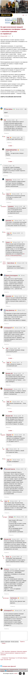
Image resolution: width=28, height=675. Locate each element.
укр (23, 15)
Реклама (14, 24)
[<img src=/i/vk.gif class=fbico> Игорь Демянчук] (1, 310)
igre (7, 449)
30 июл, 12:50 (18, 327)
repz (8, 137)
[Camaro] (3, 242)
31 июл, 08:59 (15, 556)
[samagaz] (4, 517)
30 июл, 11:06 (16, 137)
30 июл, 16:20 (16, 401)
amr (7, 348)
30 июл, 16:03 (19, 469)
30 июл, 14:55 (18, 296)
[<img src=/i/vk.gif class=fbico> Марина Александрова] (1, 275)
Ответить (6, 116)
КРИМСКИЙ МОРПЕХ (11, 150)
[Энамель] (1, 569)
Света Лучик (10, 263)
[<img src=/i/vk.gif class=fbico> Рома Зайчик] (1, 109)
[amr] (3, 348)
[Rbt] (1, 120)
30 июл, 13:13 (16, 179)
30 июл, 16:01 (13, 449)
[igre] (3, 449)
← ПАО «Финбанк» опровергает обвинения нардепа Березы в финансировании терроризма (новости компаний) (13, 653)
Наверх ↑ (4, 643)
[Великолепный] (1, 389)
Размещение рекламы (14, 669)
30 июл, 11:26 (7, 165)
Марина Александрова (11, 275)
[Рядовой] (2, 435)
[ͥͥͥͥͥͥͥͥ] (0, 165)
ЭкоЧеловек (13, 598)
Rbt (5, 120)
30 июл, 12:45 (21, 310)
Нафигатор (9, 179)
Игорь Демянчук (9, 310)
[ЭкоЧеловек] (5, 598)
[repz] (3, 136)
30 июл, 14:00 (13, 348)
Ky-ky (7, 556)
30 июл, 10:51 (19, 109)
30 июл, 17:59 (20, 517)
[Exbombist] (3, 220)
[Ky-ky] (3, 558)
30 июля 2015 (3, 36)
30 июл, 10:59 (10, 120)
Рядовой (9, 434)
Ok (20, 673)
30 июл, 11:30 (20, 263)
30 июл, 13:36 (17, 389)
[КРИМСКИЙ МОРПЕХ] (3, 150)
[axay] (3, 194)
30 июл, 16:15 (16, 242)
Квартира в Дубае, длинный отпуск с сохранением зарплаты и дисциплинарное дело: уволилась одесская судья (7, 10)
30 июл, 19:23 (17, 415)
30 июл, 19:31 (17, 373)
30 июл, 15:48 (18, 434)
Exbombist (8, 220)
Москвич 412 (9, 373)
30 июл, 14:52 (18, 220)
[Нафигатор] (3, 180)
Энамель (6, 569)
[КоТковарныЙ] (1, 328)
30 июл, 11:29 (18, 206)
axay (7, 194)
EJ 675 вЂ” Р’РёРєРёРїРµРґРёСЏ (15, 254)
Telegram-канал (10, 671)
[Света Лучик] (3, 264)
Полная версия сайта (4, 669)
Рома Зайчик (9, 109)
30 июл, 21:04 (13, 569)
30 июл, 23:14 (18, 610)
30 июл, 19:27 (15, 539)
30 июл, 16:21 (16, 459)
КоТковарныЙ (8, 327)
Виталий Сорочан (10, 469)
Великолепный (8, 389)
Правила (22, 641)
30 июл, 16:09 (15, 194)
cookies (16, 673)
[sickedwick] (3, 206)
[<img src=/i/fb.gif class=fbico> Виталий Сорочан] (1, 469)
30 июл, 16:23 (13, 501)
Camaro (8, 242)
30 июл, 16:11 (15, 362)
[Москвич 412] (3, 373)
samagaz (11, 517)
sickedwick (11, 206)
